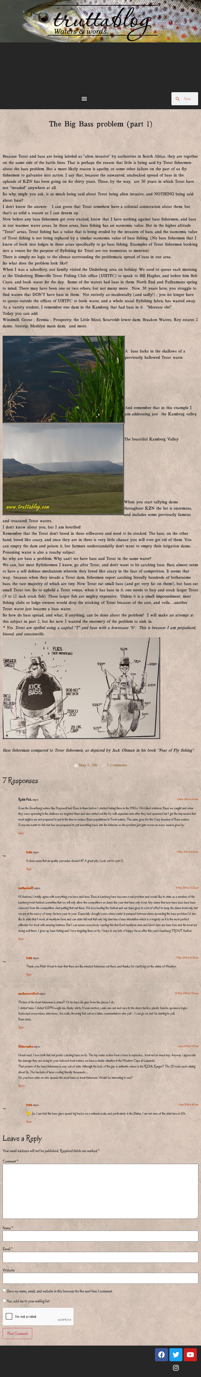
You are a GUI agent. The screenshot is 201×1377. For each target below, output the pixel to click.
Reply (21, 833)
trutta (29, 852)
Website (9, 1270)
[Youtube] (190, 1354)
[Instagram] (175, 1367)
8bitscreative (25, 1046)
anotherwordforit (28, 993)
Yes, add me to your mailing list (27, 1301)
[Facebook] (161, 1354)
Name (8, 1228)
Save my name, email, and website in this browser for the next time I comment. (60, 1291)
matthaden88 (26, 887)
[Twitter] (175, 1354)
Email (8, 1249)
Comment (10, 1161)
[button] (84, 98)
